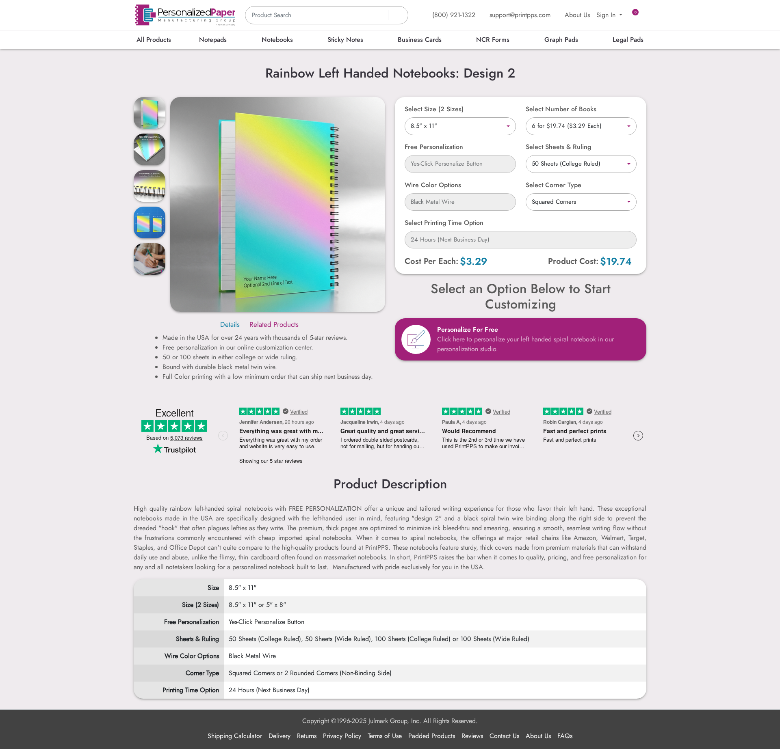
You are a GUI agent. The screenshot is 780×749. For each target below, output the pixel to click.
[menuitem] (154, 39)
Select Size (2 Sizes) (434, 109)
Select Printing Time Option (444, 222)
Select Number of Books (561, 109)
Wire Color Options (433, 185)
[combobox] (460, 126)
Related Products (274, 324)
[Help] (465, 185)
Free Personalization (434, 146)
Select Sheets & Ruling (558, 146)
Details (230, 324)
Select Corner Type (553, 185)
